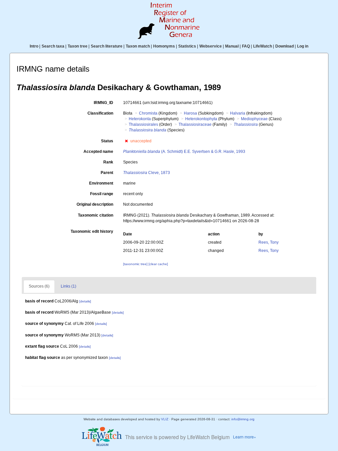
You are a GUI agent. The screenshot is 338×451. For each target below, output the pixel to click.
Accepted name (98, 151)
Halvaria (237, 113)
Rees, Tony (268, 242)
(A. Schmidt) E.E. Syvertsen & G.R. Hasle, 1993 (184, 151)
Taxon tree (77, 46)
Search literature (106, 46)
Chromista (148, 113)
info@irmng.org (242, 419)
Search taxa (53, 46)
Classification (100, 113)
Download (284, 46)
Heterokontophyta (201, 119)
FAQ (246, 46)
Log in (302, 46)
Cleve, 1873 (146, 172)
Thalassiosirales (143, 124)
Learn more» (244, 436)
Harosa (190, 113)
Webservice (210, 46)
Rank (108, 162)
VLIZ (164, 419)
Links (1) (68, 286)
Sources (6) (39, 286)
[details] (85, 301)
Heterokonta (140, 119)
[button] (126, 141)
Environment (101, 183)
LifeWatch (262, 46)
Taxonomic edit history (92, 231)
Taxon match (138, 46)
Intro (34, 46)
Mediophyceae (254, 119)
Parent (107, 172)
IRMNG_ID (103, 102)
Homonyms (164, 46)
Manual (232, 46)
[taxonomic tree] (136, 264)
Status (107, 141)
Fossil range (101, 193)
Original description (95, 204)
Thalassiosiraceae (195, 124)
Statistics (187, 46)
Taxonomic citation (95, 215)
